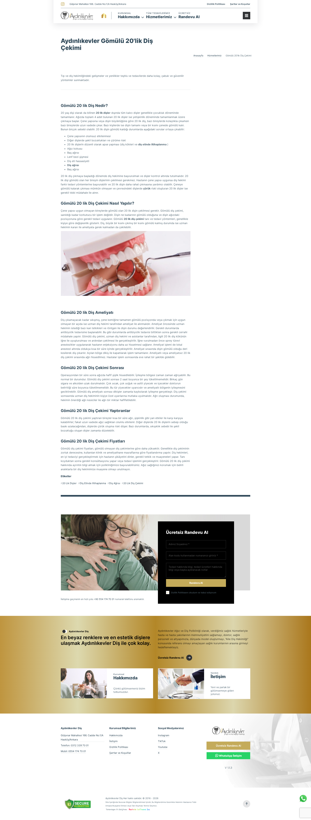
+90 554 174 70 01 (104, 599)
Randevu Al (189, 17)
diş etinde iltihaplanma (93, 483)
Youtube (162, 747)
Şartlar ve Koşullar (240, 4)
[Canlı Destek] (303, 801)
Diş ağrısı (114, 483)
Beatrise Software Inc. (139, 809)
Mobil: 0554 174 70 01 (73, 751)
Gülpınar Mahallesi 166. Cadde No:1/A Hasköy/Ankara (97, 4)
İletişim (218, 675)
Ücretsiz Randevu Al (228, 745)
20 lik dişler (69, 483)
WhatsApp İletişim (230, 755)
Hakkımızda (125, 676)
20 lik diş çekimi (133, 483)
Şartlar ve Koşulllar (120, 752)
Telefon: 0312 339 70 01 (75, 745)
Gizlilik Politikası (216, 4)
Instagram (163, 735)
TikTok (162, 741)
